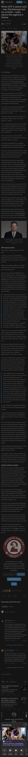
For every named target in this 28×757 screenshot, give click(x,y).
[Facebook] (10, 750)
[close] (25, 725)
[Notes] (21, 750)
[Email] (16, 750)
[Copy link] (4, 750)
